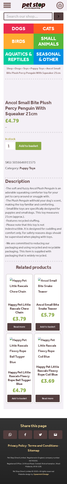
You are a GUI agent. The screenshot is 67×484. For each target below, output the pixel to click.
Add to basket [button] (47, 326)
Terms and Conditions (43, 446)
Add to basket (28, 146)
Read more (19, 326)
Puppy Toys (37, 68)
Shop (10, 68)
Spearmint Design (41, 474)
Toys (26, 68)
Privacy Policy (17, 446)
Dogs (18, 68)
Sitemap (33, 450)
